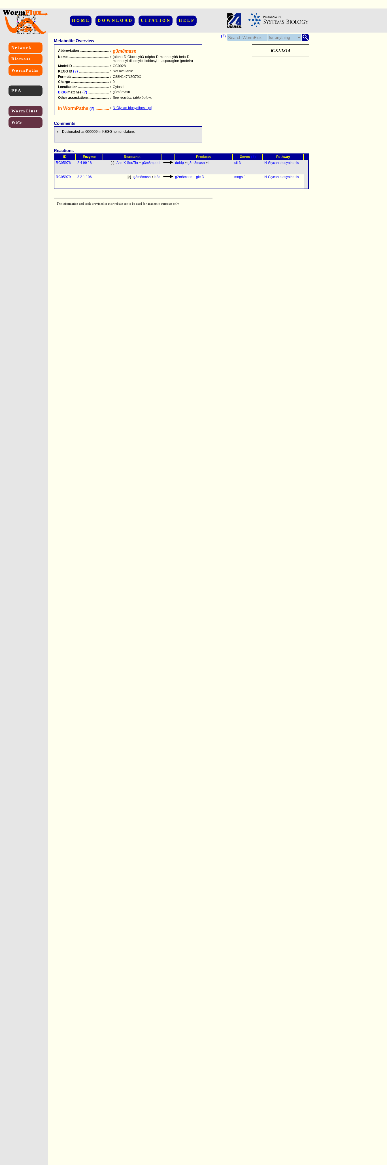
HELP (187, 20)
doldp (179, 163)
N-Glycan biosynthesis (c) (132, 108)
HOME (81, 20)
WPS (16, 122)
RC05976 (63, 163)
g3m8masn (196, 163)
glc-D (200, 177)
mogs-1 (240, 177)
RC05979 (63, 177)
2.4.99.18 (84, 163)
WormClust (24, 111)
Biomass (21, 59)
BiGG (62, 92)
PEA (16, 90)
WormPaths (25, 70)
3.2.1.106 (84, 177)
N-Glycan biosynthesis (281, 163)
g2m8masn (183, 177)
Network (21, 47)
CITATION (156, 20)
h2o (157, 177)
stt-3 (237, 163)
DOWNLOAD (115, 20)
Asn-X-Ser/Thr (127, 163)
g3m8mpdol (151, 163)
